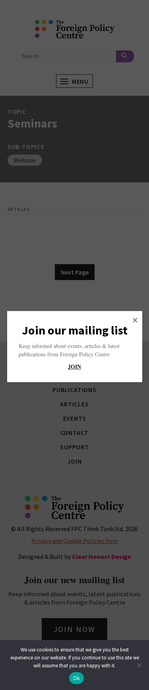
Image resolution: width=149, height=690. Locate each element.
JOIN (74, 366)
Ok (76, 678)
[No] (139, 665)
